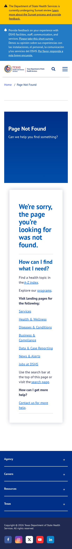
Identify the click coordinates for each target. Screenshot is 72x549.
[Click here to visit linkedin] (50, 539)
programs (44, 290)
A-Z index (31, 282)
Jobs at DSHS (28, 364)
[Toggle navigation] (64, 69)
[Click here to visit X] (29, 539)
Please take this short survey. (36, 38)
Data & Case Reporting (36, 348)
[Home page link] (24, 69)
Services (25, 311)
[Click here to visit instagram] (19, 539)
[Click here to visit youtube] (40, 539)
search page (40, 382)
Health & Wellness (32, 319)
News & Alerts (29, 356)
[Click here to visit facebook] (8, 539)
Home (8, 84)
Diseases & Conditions (35, 327)
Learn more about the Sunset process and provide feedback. (35, 14)
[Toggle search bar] (52, 69)
